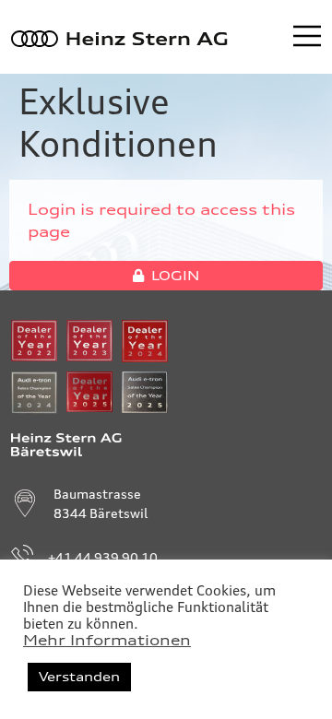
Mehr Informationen (107, 640)
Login (175, 275)
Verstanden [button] (79, 676)
